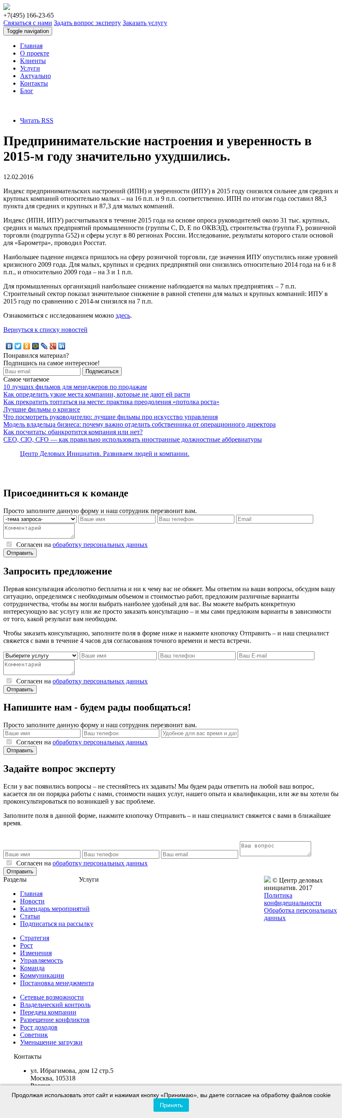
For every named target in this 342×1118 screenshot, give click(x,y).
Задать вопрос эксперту (87, 22)
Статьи (30, 916)
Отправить (20, 553)
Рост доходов (39, 1027)
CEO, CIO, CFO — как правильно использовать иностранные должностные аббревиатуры (132, 439)
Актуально (35, 75)
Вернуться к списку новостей (45, 329)
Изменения (36, 952)
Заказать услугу (145, 22)
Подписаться (102, 371)
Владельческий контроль (55, 1004)
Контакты (34, 83)
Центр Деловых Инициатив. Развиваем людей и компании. (104, 453)
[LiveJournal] (44, 346)
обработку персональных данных (100, 544)
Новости (32, 901)
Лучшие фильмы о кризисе (41, 409)
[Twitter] (18, 346)
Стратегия (34, 937)
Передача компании (48, 1012)
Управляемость (41, 960)
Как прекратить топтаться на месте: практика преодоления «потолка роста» (111, 401)
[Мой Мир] (35, 346)
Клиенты (33, 60)
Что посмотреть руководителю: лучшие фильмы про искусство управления (110, 416)
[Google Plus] (53, 346)
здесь (123, 315)
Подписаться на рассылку (56, 923)
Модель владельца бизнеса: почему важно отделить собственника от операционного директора (139, 424)
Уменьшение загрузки (51, 1042)
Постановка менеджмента (57, 982)
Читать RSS (36, 120)
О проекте (34, 53)
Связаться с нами (27, 22)
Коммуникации (42, 975)
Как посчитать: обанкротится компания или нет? (73, 431)
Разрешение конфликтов (55, 1019)
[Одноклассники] (27, 346)
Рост (26, 945)
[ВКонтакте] (9, 346)
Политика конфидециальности (293, 899)
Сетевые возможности (52, 997)
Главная (31, 45)
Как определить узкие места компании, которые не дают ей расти (96, 394)
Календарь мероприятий (55, 908)
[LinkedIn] (62, 346)
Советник (34, 1034)
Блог (26, 90)
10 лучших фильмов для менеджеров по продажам (75, 386)
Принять (171, 1105)
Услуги (30, 68)
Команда (32, 967)
